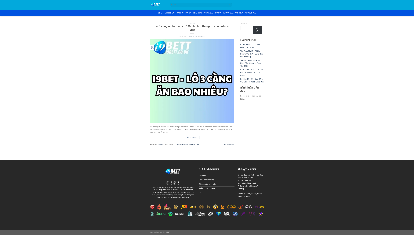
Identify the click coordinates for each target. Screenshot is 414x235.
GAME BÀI (208, 13)
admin (203, 36)
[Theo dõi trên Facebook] (167, 183)
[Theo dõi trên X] (171, 183)
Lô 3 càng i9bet (194, 144)
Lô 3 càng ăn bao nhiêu (181, 144)
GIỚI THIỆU (170, 13)
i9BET (160, 13)
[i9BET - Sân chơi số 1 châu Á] (158, 5)
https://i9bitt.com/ (251, 186)
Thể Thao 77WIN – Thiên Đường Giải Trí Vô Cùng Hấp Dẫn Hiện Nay (251, 54)
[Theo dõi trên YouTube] (178, 183)
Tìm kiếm (243, 24)
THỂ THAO (197, 13)
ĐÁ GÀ (188, 13)
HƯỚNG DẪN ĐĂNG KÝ (233, 13)
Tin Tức (192, 23)
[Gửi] (230, 5)
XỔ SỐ (218, 13)
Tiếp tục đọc (192, 137)
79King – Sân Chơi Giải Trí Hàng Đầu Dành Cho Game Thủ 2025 (251, 63)
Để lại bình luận (229, 144)
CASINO (179, 13)
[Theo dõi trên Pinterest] (174, 183)
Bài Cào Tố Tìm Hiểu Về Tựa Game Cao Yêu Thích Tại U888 (251, 72)
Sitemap (241, 189)
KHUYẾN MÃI (250, 13)
